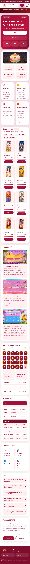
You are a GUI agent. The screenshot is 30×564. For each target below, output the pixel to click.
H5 (27, 5)
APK (22, 5)
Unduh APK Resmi (15, 32)
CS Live (27, 1)
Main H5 (8, 161)
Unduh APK (8, 538)
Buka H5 (21, 538)
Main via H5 (15, 37)
